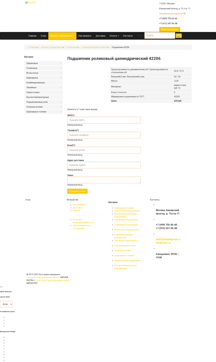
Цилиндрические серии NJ (95, 47)
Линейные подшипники (125, 240)
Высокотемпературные (37, 97)
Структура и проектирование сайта (52, 280)
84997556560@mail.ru (168, 239)
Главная (32, 36)
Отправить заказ (77, 191)
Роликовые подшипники (126, 224)
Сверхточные (33, 92)
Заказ (70, 175)
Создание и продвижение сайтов (42, 277)
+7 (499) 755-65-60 (168, 18)
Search (140, 35)
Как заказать (85, 36)
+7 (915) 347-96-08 (168, 23)
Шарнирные (32, 78)
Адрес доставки (75, 160)
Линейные (31, 87)
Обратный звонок (169, 29)
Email (71, 145)
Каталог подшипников (62, 36)
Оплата (113, 36)
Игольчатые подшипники (126, 229)
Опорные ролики (34, 107)
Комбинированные (35, 82)
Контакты (128, 36)
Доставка (100, 36)
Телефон (73, 130)
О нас (43, 36)
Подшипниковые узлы (37, 102)
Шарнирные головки (36, 111)
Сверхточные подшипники (127, 211)
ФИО (70, 115)
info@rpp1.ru (163, 242)
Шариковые (32, 63)
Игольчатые (32, 73)
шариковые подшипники (126, 219)
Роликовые (72, 47)
